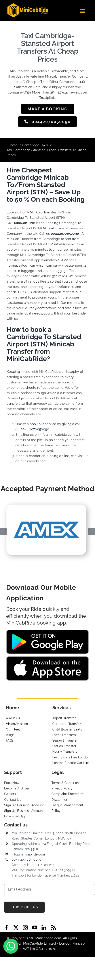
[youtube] (34, 927)
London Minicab (72, 943)
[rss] (53, 927)
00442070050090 (65, 234)
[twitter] (15, 927)
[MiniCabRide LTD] (28, 5)
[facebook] (6, 927)
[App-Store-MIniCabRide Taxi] (47, 658)
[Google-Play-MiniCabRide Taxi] (47, 631)
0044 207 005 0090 (27, 859)
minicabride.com (34, 461)
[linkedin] (44, 927)
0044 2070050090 (35, 429)
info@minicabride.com (57, 435)
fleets (44, 281)
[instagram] (25, 927)
